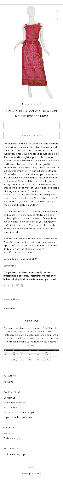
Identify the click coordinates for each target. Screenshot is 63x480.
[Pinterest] (22, 285)
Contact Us (9, 397)
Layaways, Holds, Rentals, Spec (19, 412)
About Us (8, 381)
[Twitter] (17, 285)
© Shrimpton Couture (31, 473)
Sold (32, 125)
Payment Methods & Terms (18, 417)
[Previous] (16, 104)
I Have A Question (31, 135)
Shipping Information (14, 402)
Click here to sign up (14, 454)
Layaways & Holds (11, 299)
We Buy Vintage (12, 438)
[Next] (46, 104)
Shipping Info (10, 308)
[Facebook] (12, 285)
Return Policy (10, 407)
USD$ (30, 467)
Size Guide (9, 433)
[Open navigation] (2, 2)
